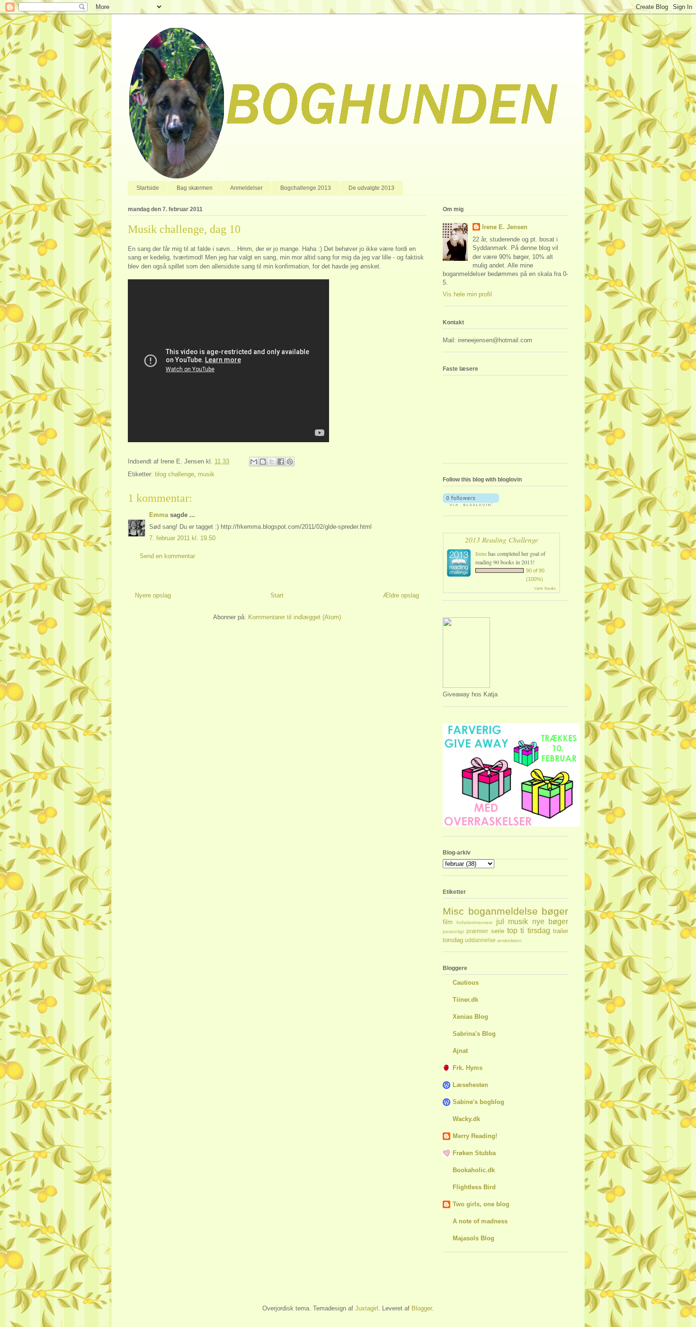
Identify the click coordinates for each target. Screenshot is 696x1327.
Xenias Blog (470, 1016)
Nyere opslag (153, 595)
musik (206, 474)
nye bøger (550, 921)
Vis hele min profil (467, 294)
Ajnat (460, 1050)
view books (545, 588)
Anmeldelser (246, 188)
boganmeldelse (503, 911)
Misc (453, 911)
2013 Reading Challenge (501, 539)
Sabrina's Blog (474, 1033)
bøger (555, 911)
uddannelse (480, 940)
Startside (147, 188)
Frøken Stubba (474, 1153)
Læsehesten (470, 1084)
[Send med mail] (254, 461)
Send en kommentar (167, 556)
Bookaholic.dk (474, 1170)
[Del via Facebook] (281, 461)
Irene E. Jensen (504, 227)
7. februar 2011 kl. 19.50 (182, 538)
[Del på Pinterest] (289, 461)
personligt (453, 931)
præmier (477, 931)
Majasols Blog (473, 1238)
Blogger (421, 1308)
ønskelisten (509, 940)
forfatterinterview (474, 922)
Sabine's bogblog (478, 1101)
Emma (158, 514)
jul (500, 921)
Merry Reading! (475, 1136)
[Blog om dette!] (263, 461)
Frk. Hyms (467, 1067)
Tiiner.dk (465, 999)
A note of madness (480, 1221)
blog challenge (174, 474)
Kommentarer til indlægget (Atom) (294, 617)
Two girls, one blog (481, 1204)
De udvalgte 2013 (371, 188)
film (448, 922)
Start (277, 595)
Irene (481, 553)
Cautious (466, 982)
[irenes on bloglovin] (471, 504)
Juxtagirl (366, 1308)
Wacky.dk (466, 1118)
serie (497, 931)
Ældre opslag (401, 595)
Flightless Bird (474, 1187)
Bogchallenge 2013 (305, 188)
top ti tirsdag (528, 930)
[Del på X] (272, 461)
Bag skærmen (195, 188)
